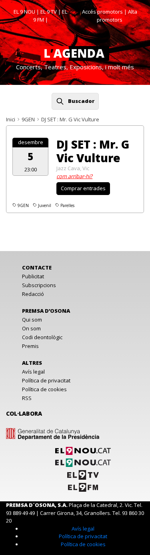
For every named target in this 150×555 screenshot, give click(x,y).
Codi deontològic (42, 337)
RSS (27, 398)
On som (31, 328)
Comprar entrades (83, 188)
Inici (10, 119)
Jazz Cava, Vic (72, 168)
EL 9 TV (48, 11)
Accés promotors (102, 11)
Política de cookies (44, 389)
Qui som (32, 319)
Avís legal (33, 371)
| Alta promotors (117, 15)
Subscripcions (39, 285)
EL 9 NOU (24, 11)
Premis (30, 346)
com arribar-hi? (74, 176)
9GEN (28, 119)
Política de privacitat (46, 380)
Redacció (33, 294)
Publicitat (33, 276)
